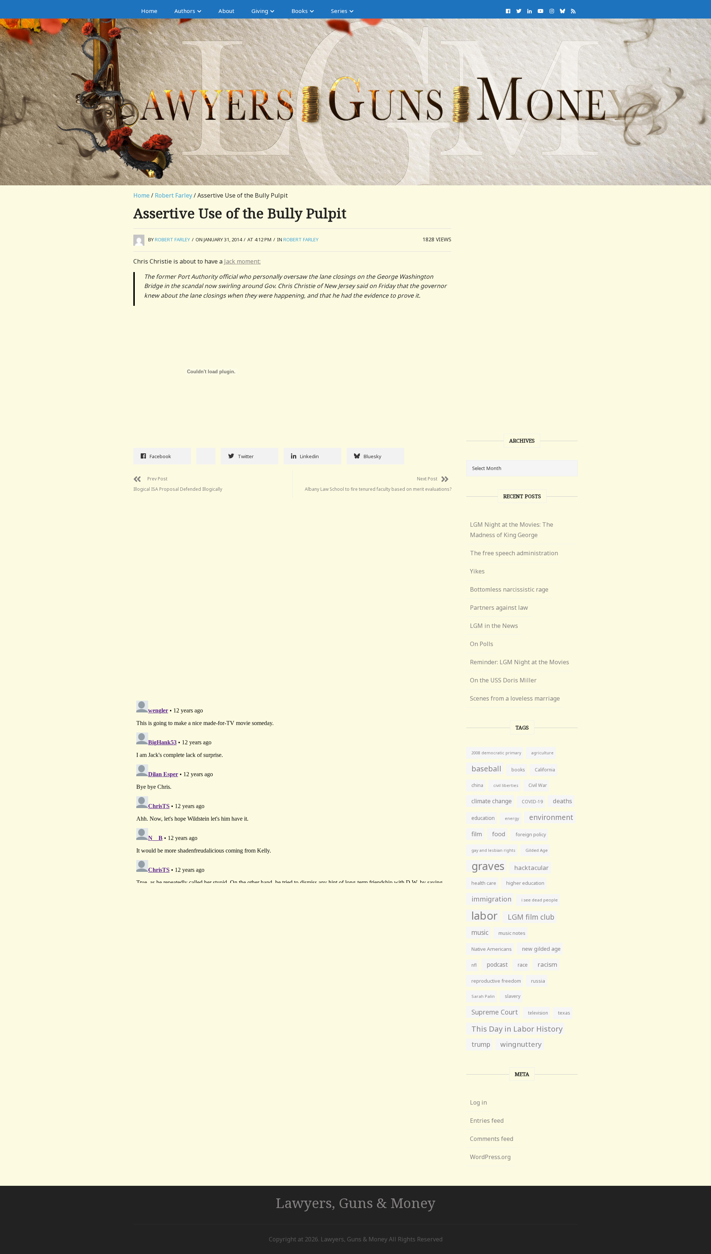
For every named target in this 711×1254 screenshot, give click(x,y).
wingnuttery (521, 1044)
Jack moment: (242, 261)
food (498, 834)
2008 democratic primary (496, 752)
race (523, 965)
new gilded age (541, 948)
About (226, 10)
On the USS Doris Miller (503, 680)
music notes (511, 933)
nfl (474, 965)
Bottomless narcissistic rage (509, 589)
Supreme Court (494, 1011)
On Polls (481, 644)
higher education (525, 883)
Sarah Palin (483, 996)
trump (480, 1044)
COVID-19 (532, 801)
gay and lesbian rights (493, 850)
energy (512, 818)
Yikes (477, 571)
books (518, 770)
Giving (259, 10)
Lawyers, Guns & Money (355, 1202)
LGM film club (531, 917)
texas (564, 1013)
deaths (562, 801)
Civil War (537, 785)
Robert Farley (173, 195)
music (479, 932)
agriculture (542, 752)
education (483, 817)
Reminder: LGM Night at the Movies (519, 662)
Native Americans (491, 949)
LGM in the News (494, 626)
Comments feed (491, 1139)
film (476, 834)
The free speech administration (514, 553)
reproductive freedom (496, 980)
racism (547, 964)
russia (538, 980)
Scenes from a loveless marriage (515, 698)
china (477, 785)
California (545, 770)
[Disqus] (292, 591)
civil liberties (505, 785)
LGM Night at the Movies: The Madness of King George (511, 529)
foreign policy (530, 834)
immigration (491, 898)
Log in (478, 1102)
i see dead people (539, 900)
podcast (497, 964)
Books (299, 10)
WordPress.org (490, 1157)
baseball (486, 768)
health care (483, 883)
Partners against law (499, 607)
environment (551, 817)
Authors (184, 10)
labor (484, 916)
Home (149, 10)
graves (487, 866)
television (538, 1013)
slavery (512, 996)
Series (339, 10)
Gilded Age (536, 850)
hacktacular (531, 867)
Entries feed (487, 1120)
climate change (491, 801)
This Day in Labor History (517, 1028)
